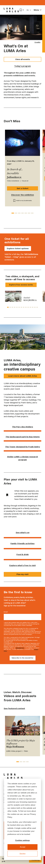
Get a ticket (22, 188)
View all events (22, 59)
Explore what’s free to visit (22, 565)
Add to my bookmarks (24, 200)
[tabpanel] (22, 296)
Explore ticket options (18, 248)
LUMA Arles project (13, 751)
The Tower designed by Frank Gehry (22, 447)
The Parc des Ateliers (22, 427)
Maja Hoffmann (15, 747)
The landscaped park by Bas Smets (23, 437)
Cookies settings (22, 840)
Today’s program (22, 66)
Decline (23, 854)
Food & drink (22, 554)
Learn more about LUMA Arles (22, 376)
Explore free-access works (21, 285)
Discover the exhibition (22, 195)
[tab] (8, 307)
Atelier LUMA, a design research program (22, 458)
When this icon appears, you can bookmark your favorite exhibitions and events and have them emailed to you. (26, 495)
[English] (29, 10)
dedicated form (20, 648)
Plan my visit (22, 574)
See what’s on (22, 532)
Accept (22, 847)
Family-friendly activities (22, 543)
